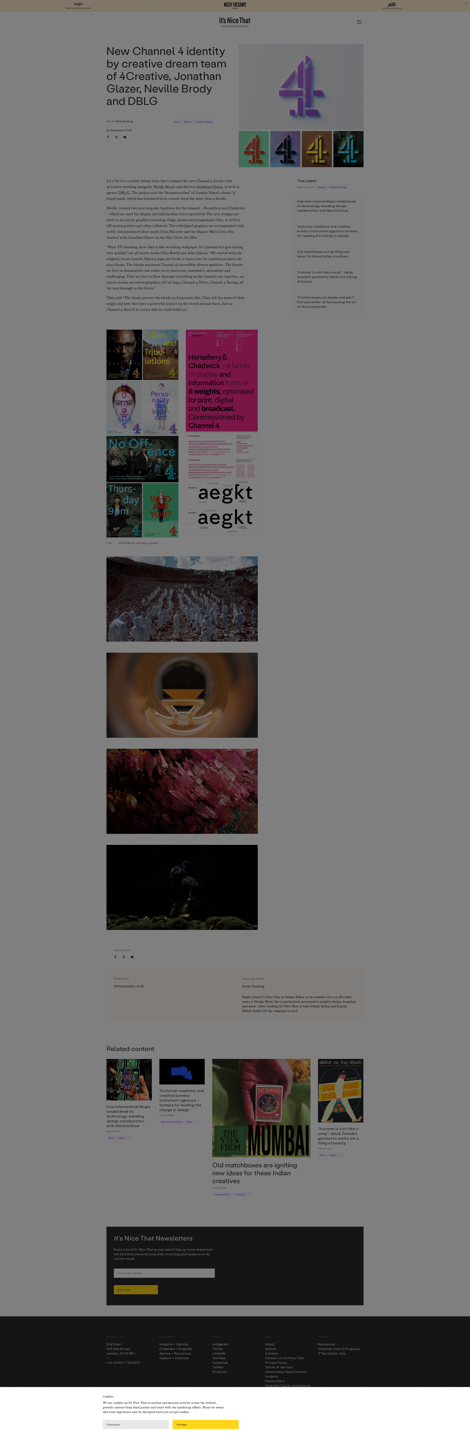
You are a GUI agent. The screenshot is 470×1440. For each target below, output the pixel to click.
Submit (270, 1349)
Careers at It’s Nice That (284, 1358)
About (270, 1344)
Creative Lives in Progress (339, 1349)
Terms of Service (279, 1367)
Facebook (220, 1362)
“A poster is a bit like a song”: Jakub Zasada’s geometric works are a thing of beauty (327, 276)
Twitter (218, 1367)
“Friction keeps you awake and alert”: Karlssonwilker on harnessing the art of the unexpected (326, 301)
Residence (326, 1344)
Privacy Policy (276, 1362)
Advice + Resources (175, 1353)
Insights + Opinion (174, 1344)
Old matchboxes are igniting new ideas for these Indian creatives (323, 254)
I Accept (181, 1424)
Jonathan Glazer (210, 187)
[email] (124, 137)
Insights (271, 1376)
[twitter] (116, 137)
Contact (271, 1353)
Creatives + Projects (175, 1349)
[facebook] (107, 137)
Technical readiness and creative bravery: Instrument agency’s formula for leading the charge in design (327, 231)
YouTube (219, 1358)
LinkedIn (219, 1353)
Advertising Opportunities (286, 1371)
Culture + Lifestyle (174, 1358)
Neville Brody (164, 187)
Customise (113, 1424)
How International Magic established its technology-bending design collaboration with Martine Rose (326, 205)
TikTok (217, 1349)
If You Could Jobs (332, 1353)
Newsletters (275, 1381)
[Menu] (359, 21)
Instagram (220, 1344)
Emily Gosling (124, 121)
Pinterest (219, 1371)
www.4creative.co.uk (129, 986)
